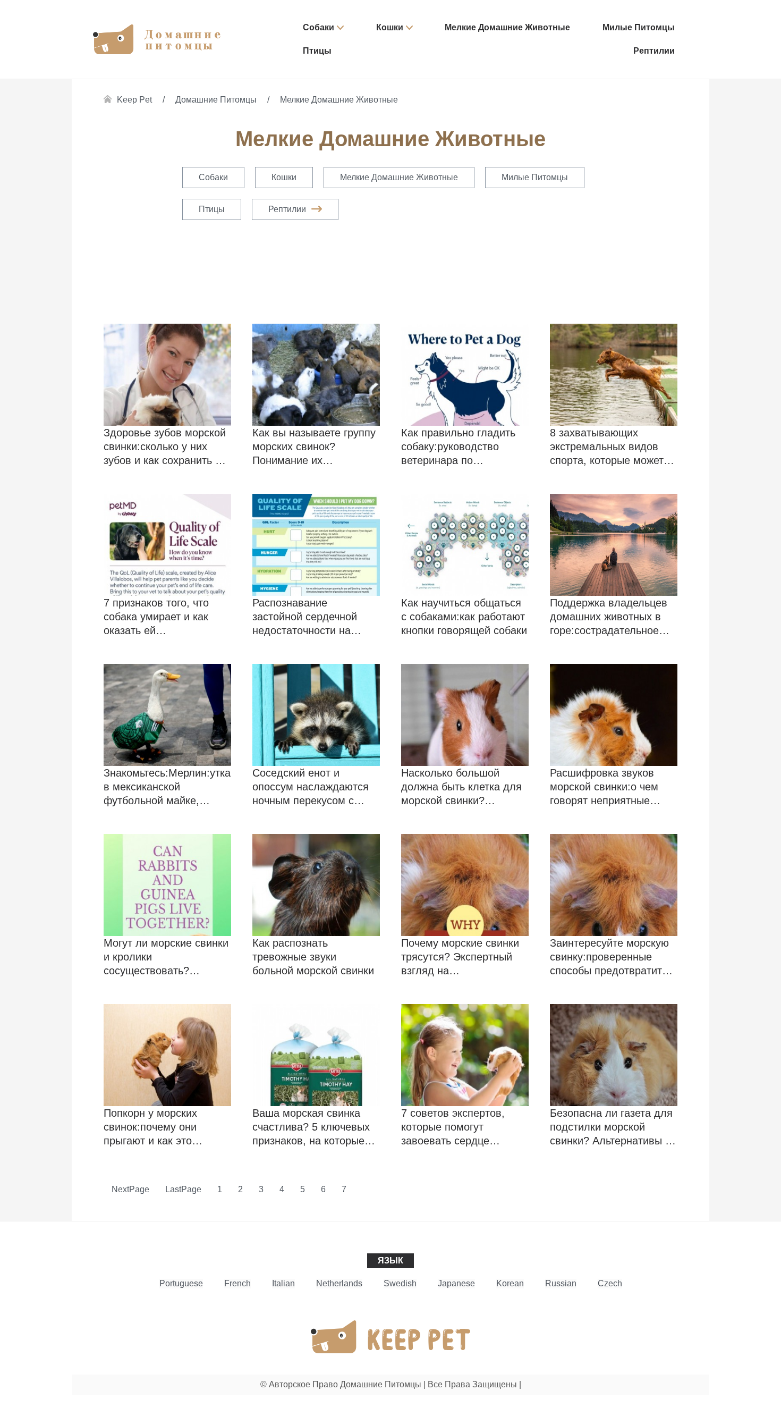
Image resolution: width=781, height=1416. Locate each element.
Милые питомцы (638, 27)
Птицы (317, 50)
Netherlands (339, 1283)
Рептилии (654, 50)
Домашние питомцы (216, 99)
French (237, 1283)
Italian (283, 1283)
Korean (510, 1283)
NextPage (130, 1189)
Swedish (400, 1283)
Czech (610, 1283)
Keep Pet (134, 99)
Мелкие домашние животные (507, 27)
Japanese (456, 1283)
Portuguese (181, 1283)
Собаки (318, 27)
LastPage (183, 1189)
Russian (560, 1283)
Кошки (389, 27)
